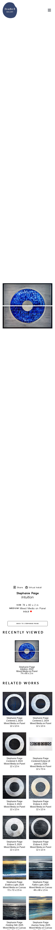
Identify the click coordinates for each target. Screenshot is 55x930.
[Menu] (49, 10)
